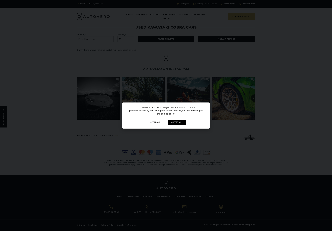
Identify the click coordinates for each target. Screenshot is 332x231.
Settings (155, 122)
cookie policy (168, 114)
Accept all (177, 122)
